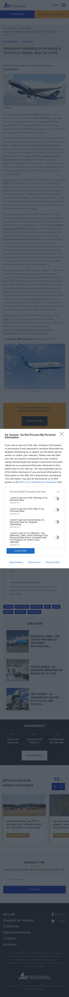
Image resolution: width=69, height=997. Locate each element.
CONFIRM (20, 551)
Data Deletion (16, 562)
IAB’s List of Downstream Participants (38, 482)
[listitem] (34, 491)
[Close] (63, 435)
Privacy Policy (53, 562)
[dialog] (34, 498)
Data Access (34, 562)
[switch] (56, 498)
